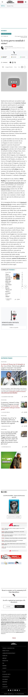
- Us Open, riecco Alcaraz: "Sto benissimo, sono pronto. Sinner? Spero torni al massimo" (13, 532)
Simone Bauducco (6, 446)
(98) (26, 426)
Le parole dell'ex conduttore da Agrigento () (13, 392)
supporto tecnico (19, 632)
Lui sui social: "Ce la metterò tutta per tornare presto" (10, 407)
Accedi (8, 606)
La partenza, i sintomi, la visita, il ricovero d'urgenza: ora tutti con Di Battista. (10, 404)
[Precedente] (2, 286)
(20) (26, 412)
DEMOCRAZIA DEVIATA (10, 322)
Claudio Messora (9, 46)
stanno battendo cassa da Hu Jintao (14, 182)
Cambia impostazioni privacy (8, 653)
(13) (26, 396)
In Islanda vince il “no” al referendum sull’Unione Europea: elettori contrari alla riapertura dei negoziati (10, 420)
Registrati (19, 606)
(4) (26, 446)
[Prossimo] (25, 286)
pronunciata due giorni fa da (12, 115)
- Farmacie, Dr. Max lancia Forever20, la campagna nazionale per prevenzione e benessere (12, 541)
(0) (19, 299)
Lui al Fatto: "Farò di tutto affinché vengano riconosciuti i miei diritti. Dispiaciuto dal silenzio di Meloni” (13, 367)
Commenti (5, 62)
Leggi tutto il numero (14, 517)
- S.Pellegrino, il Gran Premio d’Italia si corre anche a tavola (14, 538)
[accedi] (25, 2)
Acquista (14, 327)
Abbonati (20, 2)
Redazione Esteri (8, 299)
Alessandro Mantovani (7, 396)
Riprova (14, 637)
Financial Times (5, 188)
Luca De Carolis (5, 412)
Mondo (4, 30)
